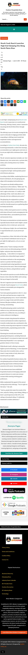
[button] (14, 29)
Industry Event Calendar (9, 580)
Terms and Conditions (8, 551)
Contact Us (5, 559)
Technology (5, 594)
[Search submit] (25, 19)
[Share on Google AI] (5, 104)
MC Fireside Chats (7, 583)
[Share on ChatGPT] (2, 104)
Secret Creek (19, 285)
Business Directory (7, 573)
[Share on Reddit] (15, 101)
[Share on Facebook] (2, 101)
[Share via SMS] (21, 101)
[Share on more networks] (15, 104)
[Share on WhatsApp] (24, 101)
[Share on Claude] (8, 104)
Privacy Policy (6, 547)
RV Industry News (7, 590)
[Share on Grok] (11, 104)
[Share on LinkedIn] (11, 101)
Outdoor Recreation (7, 587)
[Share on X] (8, 101)
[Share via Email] (18, 101)
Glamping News (6, 577)
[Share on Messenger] (5, 101)
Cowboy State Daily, (13, 145)
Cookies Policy (6, 555)
